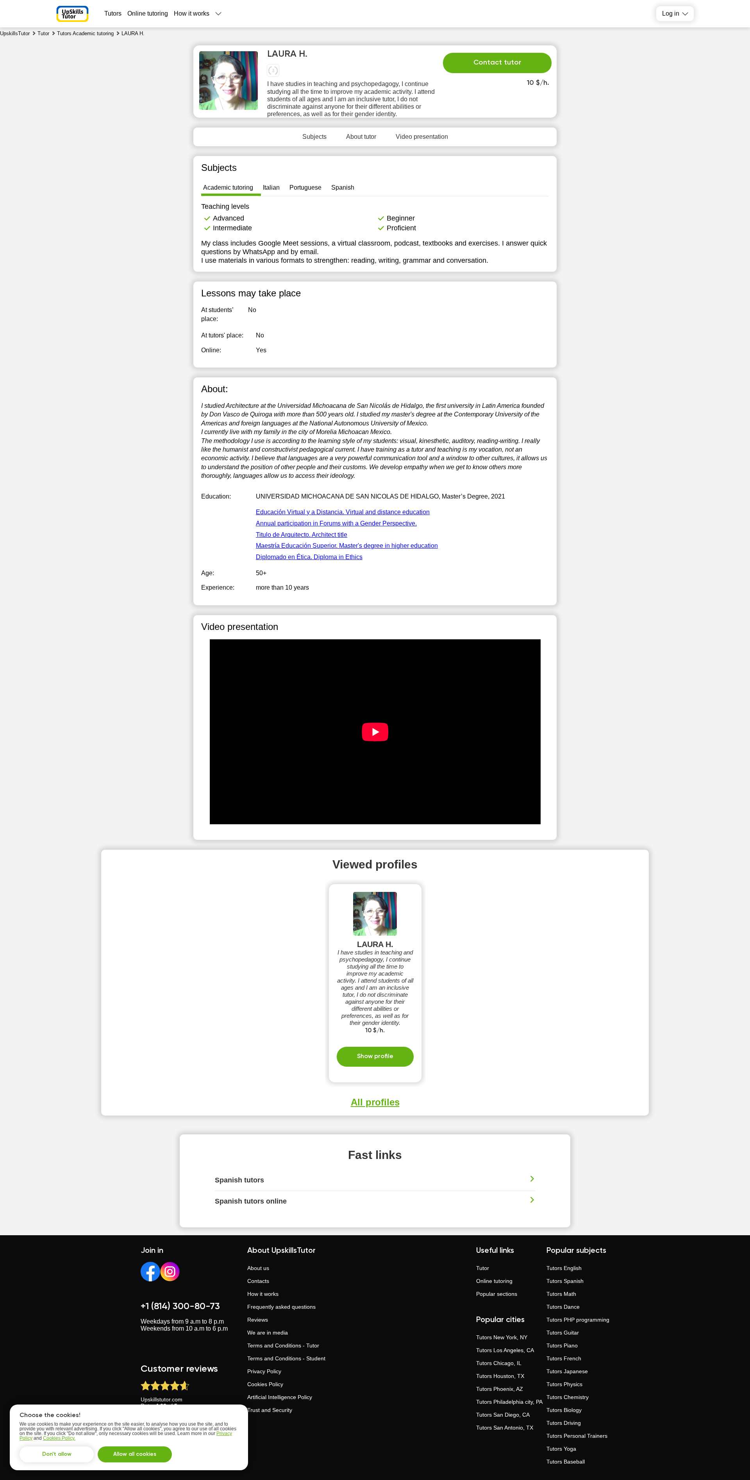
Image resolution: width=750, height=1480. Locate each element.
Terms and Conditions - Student (286, 1358)
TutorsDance (563, 1307)
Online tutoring (147, 13)
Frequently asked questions (281, 1307)
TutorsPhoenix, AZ (499, 1389)
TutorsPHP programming (577, 1320)
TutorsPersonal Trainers (576, 1436)
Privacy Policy (264, 1371)
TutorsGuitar (562, 1332)
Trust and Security (269, 1410)
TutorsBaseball (565, 1461)
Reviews (257, 1320)
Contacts (258, 1281)
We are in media (267, 1332)
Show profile (375, 1056)
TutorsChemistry (567, 1397)
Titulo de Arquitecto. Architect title (301, 534)
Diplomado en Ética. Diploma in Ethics (309, 557)
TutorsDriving (563, 1423)
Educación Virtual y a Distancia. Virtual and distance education (343, 512)
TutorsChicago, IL (498, 1363)
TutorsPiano (562, 1345)
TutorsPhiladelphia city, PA (509, 1402)
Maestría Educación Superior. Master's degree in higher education (347, 545)
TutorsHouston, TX (500, 1376)
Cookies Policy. (59, 1438)
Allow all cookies (134, 1454)
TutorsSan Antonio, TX (504, 1427)
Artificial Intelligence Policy (279, 1397)
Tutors (112, 13)
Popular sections (496, 1294)
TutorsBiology (564, 1410)
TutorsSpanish (565, 1281)
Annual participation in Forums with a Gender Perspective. (336, 523)
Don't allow (56, 1454)
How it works (191, 13)
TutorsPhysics (564, 1384)
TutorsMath (561, 1294)
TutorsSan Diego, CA (503, 1415)
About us (258, 1268)
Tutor (482, 1268)
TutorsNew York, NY (501, 1337)
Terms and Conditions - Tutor (283, 1345)
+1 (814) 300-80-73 (180, 1306)
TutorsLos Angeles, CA (505, 1350)
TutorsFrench (563, 1358)
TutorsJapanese (567, 1371)
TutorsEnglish (564, 1268)
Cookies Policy (265, 1384)
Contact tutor (497, 62)
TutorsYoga (561, 1449)
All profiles (375, 1102)
